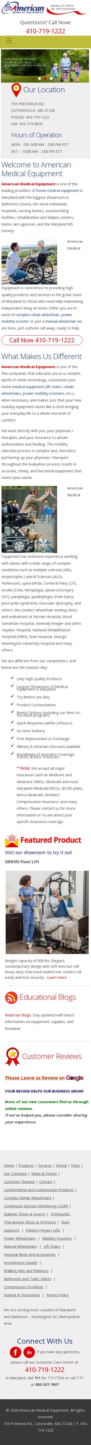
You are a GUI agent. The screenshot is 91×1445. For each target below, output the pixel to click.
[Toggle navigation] (9, 41)
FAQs (75, 1165)
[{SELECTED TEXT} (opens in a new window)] (16, 1351)
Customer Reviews (19, 1181)
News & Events (44, 1173)
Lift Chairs (51, 1246)
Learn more (57, 977)
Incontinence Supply (20, 1262)
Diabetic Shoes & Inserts (24, 1213)
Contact (46, 1181)
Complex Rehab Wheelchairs (28, 1197)
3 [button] (51, 78)
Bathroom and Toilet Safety (27, 1278)
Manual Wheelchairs (20, 1246)
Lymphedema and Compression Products (39, 1189)
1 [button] (39, 78)
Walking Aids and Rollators (26, 1270)
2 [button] (45, 78)
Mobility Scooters (57, 1238)
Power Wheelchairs (20, 1238)
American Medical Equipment (29, 183)
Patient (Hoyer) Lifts (43, 1230)
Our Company (15, 1173)
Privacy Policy (57, 1294)
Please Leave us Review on (35, 1078)
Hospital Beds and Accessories (30, 1254)
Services (45, 1165)
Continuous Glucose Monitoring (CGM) (36, 1205)
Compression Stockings (23, 1286)
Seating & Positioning (22, 1294)
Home (9, 1165)
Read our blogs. (18, 1014)
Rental (61, 1165)
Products (26, 1165)
